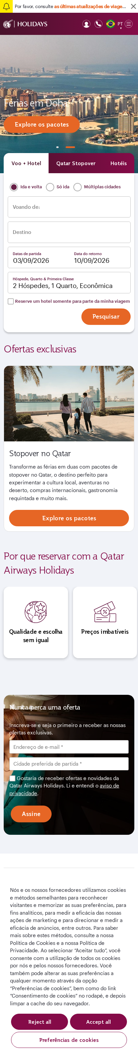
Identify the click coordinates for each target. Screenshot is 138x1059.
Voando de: (26, 206)
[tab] (26, 163)
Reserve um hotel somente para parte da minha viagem (72, 301)
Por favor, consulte (71, 6)
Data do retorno (88, 253)
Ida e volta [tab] (30, 186)
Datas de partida (27, 253)
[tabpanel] (69, 104)
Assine (31, 813)
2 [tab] (70, 147)
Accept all (98, 1022)
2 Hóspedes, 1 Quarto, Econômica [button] (63, 285)
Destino (22, 232)
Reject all (39, 1022)
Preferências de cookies (69, 1040)
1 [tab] (57, 147)
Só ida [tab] (62, 186)
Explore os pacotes (42, 124)
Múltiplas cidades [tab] (102, 186)
